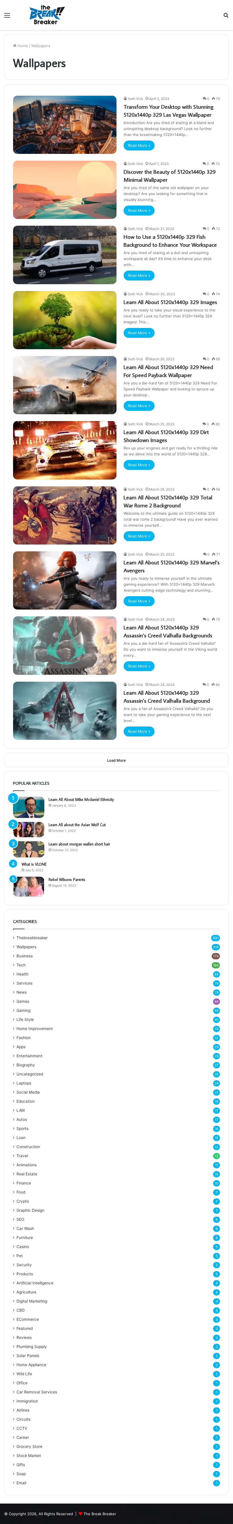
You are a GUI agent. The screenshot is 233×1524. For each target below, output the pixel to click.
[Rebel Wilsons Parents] (28, 886)
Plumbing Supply (31, 1346)
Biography (25, 1065)
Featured (24, 1328)
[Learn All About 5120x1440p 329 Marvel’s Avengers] (64, 580)
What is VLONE (34, 864)
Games (22, 1001)
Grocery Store (29, 1446)
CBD (20, 1310)
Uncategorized (29, 1074)
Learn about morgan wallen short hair (79, 844)
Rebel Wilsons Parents (67, 879)
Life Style (25, 1019)
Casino (22, 1246)
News (21, 992)
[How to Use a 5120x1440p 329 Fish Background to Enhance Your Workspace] (64, 255)
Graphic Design (30, 1210)
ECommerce (27, 1319)
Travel (22, 1156)
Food (20, 1192)
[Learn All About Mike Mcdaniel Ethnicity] (28, 807)
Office (22, 1383)
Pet (19, 1255)
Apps (21, 1046)
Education (25, 1101)
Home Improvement (34, 1028)
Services (24, 983)
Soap (21, 1473)
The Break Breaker (100, 1514)
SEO (20, 1219)
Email (21, 1483)
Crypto (22, 1201)
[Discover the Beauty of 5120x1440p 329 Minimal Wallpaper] (64, 190)
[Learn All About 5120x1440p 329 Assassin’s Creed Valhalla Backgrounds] (64, 645)
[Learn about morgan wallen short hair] (28, 849)
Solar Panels (27, 1355)
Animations (26, 1165)
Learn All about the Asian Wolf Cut (77, 824)
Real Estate (26, 1174)
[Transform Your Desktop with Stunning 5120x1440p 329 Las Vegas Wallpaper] (64, 125)
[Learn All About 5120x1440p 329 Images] (64, 320)
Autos (21, 1119)
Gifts (20, 1464)
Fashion (23, 1037)
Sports (22, 1128)
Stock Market (28, 1455)
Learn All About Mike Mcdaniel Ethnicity (81, 799)
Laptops (23, 1083)
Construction (28, 1146)
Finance (23, 1183)
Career (22, 1437)
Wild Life (24, 1374)
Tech (21, 965)
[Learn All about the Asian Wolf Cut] (28, 829)
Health (22, 974)
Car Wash (25, 1228)
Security (24, 1265)
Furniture (24, 1237)
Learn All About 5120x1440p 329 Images (170, 301)
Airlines (23, 1410)
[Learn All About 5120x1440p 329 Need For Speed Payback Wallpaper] (64, 385)
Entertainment (29, 1056)
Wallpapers (26, 947)
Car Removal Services (36, 1392)
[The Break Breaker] (45, 15)
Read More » (139, 145)
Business (24, 956)
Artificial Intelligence (34, 1283)
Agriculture (26, 1292)
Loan (21, 1137)
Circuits (23, 1419)
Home (22, 45)
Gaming (23, 1010)
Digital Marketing (31, 1301)
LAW (20, 1110)
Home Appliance (31, 1364)
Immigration (27, 1401)
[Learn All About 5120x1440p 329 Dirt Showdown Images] (64, 450)
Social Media (28, 1092)
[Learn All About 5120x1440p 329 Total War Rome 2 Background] (64, 515)
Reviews (24, 1337)
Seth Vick (135, 99)
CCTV (21, 1428)
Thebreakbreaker (32, 937)
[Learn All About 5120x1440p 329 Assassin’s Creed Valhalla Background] (64, 711)
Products (24, 1274)
